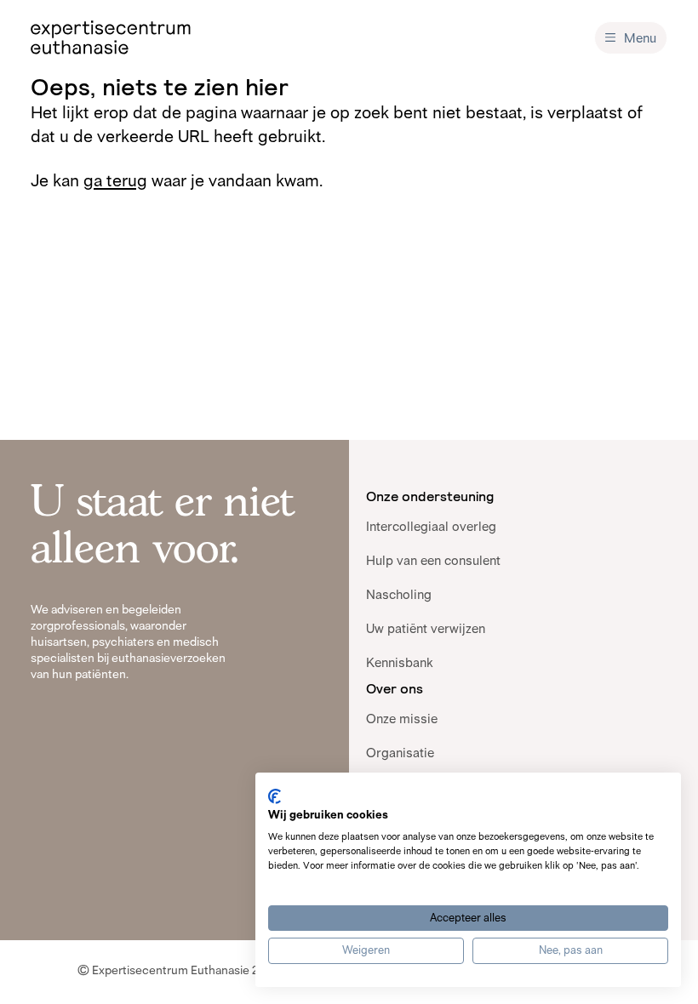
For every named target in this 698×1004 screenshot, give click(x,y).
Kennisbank (399, 662)
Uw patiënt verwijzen (425, 628)
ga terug (115, 180)
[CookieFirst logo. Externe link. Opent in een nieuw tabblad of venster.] (274, 796)
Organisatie (400, 753)
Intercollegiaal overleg (431, 526)
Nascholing (399, 594)
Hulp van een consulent (433, 560)
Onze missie (402, 718)
